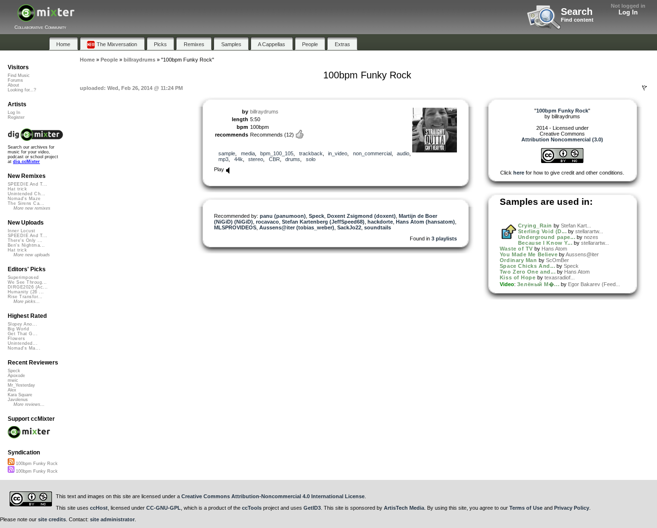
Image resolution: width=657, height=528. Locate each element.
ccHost (99, 508)
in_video (337, 153)
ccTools (252, 508)
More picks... (26, 301)
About (13, 85)
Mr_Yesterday (21, 385)
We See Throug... (27, 282)
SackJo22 (349, 227)
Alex (12, 390)
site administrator (112, 519)
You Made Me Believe (528, 254)
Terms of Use (526, 508)
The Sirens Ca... (26, 203)
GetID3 (312, 508)
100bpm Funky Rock (36, 463)
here (518, 173)
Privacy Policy (571, 508)
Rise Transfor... (25, 296)
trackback (311, 153)
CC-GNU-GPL (163, 508)
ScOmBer (557, 260)
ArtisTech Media (404, 508)
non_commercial (372, 153)
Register (16, 117)
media (248, 153)
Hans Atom (554, 248)
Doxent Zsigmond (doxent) (361, 216)
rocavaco (267, 222)
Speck (316, 216)
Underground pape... (546, 237)
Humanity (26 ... (26, 291)
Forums (15, 80)
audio (403, 153)
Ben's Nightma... (26, 245)
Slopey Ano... (22, 324)
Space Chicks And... (527, 266)
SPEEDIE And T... (27, 184)
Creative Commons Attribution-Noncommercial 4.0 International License (273, 496)
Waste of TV (516, 248)
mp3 (223, 159)
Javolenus (18, 399)
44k (238, 159)
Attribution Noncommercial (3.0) (562, 139)
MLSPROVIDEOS (235, 227)
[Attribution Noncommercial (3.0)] (562, 161)
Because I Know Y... (545, 243)
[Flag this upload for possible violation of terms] (644, 88)
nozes (591, 237)
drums (292, 159)
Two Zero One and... (528, 272)
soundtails (377, 227)
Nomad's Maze (24, 198)
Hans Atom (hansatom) (425, 222)
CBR (274, 159)
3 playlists (444, 238)
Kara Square (20, 394)
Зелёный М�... (538, 284)
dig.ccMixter (26, 161)
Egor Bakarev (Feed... (594, 284)
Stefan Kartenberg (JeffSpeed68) (323, 222)
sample (226, 153)
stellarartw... (589, 231)
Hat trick (17, 189)
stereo (255, 159)
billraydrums (264, 111)
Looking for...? (22, 90)
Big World (18, 329)
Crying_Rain (535, 225)
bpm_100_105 (276, 153)
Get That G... (23, 333)
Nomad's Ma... (24, 348)
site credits (52, 519)
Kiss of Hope (518, 277)
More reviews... (29, 404)
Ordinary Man (518, 260)
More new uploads (31, 254)
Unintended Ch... (26, 193)
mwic (13, 380)
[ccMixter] (45, 18)
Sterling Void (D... (542, 231)
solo (311, 159)
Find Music (19, 75)
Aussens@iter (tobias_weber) (296, 227)
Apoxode (16, 375)
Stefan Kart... (576, 225)
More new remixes (32, 208)
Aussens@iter (582, 254)
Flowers (16, 338)
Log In (628, 12)
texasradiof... (559, 277)
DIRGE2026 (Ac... (28, 287)
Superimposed (23, 277)
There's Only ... (25, 240)
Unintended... (23, 343)
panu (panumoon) (283, 216)
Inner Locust (22, 230)
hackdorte (380, 222)
